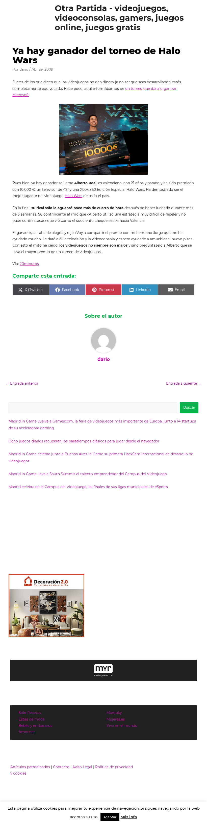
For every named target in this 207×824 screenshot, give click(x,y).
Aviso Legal (82, 767)
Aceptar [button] (110, 817)
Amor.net (27, 732)
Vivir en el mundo (122, 726)
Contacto (61, 767)
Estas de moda (32, 719)
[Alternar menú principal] (197, 18)
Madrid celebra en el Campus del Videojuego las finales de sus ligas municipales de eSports (88, 487)
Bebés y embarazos (35, 726)
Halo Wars (73, 196)
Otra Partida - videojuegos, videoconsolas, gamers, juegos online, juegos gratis (119, 18)
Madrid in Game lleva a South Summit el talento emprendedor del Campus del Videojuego (88, 474)
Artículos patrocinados (30, 767)
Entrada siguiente (183, 383)
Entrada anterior (22, 383)
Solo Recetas (30, 713)
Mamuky (114, 713)
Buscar (189, 407)
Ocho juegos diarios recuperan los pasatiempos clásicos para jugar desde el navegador (84, 441)
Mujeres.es (116, 719)
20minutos (29, 264)
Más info (128, 816)
